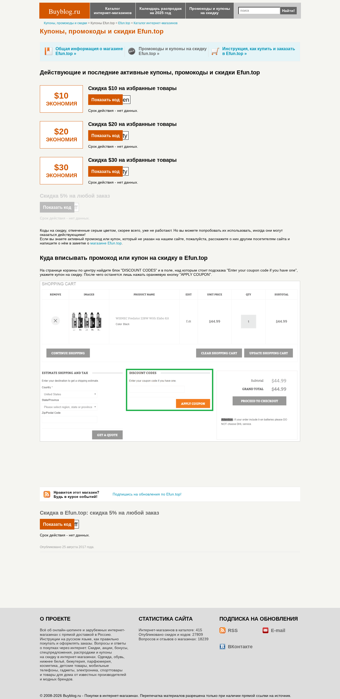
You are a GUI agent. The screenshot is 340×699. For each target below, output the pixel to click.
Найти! (288, 11)
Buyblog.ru (64, 11)
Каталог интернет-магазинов (155, 23)
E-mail (278, 630)
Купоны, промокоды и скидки (65, 23)
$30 (61, 171)
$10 (61, 99)
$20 (61, 135)
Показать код (105, 100)
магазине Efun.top (106, 243)
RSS (233, 630)
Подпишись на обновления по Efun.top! (147, 494)
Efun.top (124, 23)
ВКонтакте (240, 646)
